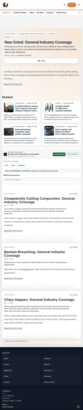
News (6, 358)
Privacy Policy (49, 382)
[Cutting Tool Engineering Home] (5, 4)
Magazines (8, 370)
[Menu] (79, 5)
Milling (32, 12)
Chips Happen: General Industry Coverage (39, 300)
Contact (7, 382)
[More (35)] (79, 12)
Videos (6, 364)
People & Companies (20, 12)
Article (7, 37)
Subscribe (72, 4)
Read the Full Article (13, 84)
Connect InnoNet (59, 154)
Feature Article (10, 33)
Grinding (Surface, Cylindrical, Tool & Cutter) (31, 33)
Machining (40, 12)
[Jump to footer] (78, 407)
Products (47, 358)
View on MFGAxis (72, 154)
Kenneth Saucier (24, 55)
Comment (21, 165)
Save (12, 165)
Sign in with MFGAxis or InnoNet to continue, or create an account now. (31, 171)
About (6, 376)
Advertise (47, 376)
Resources (48, 370)
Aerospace (49, 12)
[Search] (64, 5)
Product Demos (61, 12)
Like (6, 165)
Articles (47, 364)
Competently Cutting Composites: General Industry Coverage (39, 200)
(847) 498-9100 (7, 407)
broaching (26, 269)
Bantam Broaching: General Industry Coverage (34, 253)
